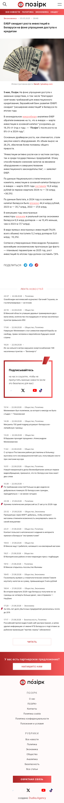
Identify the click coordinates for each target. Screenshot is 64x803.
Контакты (32, 708)
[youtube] (34, 390)
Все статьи (32, 769)
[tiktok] (40, 390)
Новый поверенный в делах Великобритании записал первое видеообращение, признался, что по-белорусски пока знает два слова (31, 473)
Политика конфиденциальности (32, 718)
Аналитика (32, 759)
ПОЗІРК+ (32, 703)
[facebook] (17, 390)
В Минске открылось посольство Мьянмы (23, 567)
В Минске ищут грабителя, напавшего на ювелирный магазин (32, 546)
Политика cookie (32, 713)
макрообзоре (30, 116)
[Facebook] (31, 265)
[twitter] (23, 390)
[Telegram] (25, 265)
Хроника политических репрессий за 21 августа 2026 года (30, 504)
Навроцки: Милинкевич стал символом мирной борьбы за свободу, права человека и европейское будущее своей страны (30, 334)
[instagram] (29, 390)
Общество (56, 12)
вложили (20, 216)
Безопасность (32, 764)
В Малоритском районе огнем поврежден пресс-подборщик (31, 556)
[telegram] (11, 390)
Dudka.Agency (37, 797)
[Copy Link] (36, 265)
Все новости (13, 12)
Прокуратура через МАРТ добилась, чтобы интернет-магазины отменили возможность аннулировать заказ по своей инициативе (30, 518)
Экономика (42, 12)
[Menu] (60, 4)
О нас (32, 698)
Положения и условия (32, 723)
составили (40, 186)
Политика (28, 12)
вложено (34, 203)
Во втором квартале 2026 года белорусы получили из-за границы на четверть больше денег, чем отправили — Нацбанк (30, 595)
